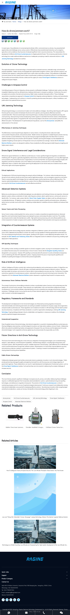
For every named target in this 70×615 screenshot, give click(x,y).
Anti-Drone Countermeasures (23, 54)
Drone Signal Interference (50, 77)
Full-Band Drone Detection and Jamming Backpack (55, 427)
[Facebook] (3, 599)
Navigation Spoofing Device (54, 251)
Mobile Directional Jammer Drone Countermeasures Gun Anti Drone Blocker (15, 427)
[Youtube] (14, 599)
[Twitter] (10, 599)
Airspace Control (29, 96)
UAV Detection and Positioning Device (19, 236)
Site (39, 34)
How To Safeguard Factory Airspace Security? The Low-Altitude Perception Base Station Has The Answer (35, 470)
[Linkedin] (7, 599)
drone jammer (50, 121)
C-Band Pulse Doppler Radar (37, 198)
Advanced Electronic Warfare (21, 275)
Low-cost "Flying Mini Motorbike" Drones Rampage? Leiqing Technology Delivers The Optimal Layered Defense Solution (35, 517)
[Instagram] (18, 599)
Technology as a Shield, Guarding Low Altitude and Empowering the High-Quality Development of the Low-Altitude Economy (35, 545)
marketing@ (8, 592)
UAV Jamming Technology (40, 398)
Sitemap (61, 609)
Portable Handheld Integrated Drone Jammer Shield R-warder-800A (35, 427)
